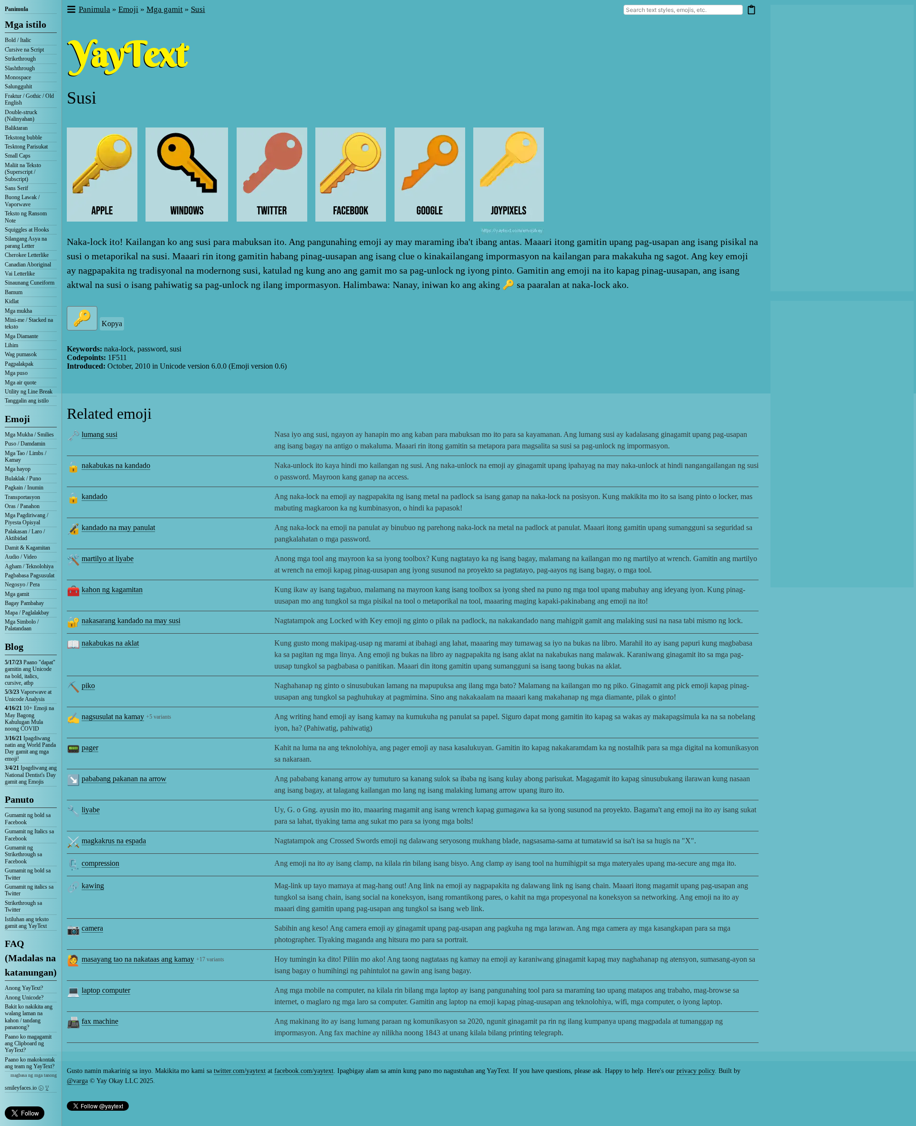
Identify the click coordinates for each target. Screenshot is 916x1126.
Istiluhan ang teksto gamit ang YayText (27, 922)
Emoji (17, 419)
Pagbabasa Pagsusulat (29, 575)
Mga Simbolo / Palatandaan (22, 625)
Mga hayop (18, 469)
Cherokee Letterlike (27, 255)
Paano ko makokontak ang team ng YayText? (30, 1063)
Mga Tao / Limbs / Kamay (25, 456)
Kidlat (12, 301)
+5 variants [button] (158, 716)
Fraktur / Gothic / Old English (29, 99)
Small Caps (18, 155)
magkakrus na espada (114, 841)
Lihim (11, 345)
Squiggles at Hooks (27, 229)
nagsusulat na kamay (113, 716)
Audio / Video (21, 556)
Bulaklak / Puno (23, 478)
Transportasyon (22, 497)
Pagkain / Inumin (24, 487)
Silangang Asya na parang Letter (26, 242)
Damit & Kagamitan (27, 547)
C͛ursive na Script (24, 49)
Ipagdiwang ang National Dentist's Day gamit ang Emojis (31, 775)
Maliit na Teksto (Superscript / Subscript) (23, 172)
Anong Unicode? (24, 997)
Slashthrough (20, 68)
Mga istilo (25, 24)
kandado (94, 496)
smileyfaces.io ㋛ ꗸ (27, 1087)
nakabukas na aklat (110, 643)
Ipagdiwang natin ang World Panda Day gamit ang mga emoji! (30, 748)
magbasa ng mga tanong (33, 1075)
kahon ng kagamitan (112, 589)
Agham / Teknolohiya (29, 566)
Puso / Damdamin (25, 443)
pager (90, 748)
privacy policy (696, 1070)
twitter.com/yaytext (240, 1070)
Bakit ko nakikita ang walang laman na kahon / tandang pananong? (28, 1016)
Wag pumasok (21, 354)
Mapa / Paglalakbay (27, 612)
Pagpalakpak (19, 364)
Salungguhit (18, 86)
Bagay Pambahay (24, 603)
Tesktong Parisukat (26, 146)
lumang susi (99, 434)
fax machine (100, 1021)
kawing (93, 886)
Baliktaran (16, 128)
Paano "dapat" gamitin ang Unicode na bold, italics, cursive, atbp (30, 672)
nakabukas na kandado (116, 465)
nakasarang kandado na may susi (131, 620)
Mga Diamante (21, 336)
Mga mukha (18, 311)
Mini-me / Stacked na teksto (29, 323)
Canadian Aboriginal (28, 264)
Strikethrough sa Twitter (23, 906)
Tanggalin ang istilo (27, 400)
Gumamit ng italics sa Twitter (29, 890)
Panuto (19, 799)
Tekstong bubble (23, 137)
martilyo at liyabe (108, 558)
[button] (71, 10)
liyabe (91, 810)
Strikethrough (20, 58)
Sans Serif (16, 188)
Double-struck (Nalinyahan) (21, 115)
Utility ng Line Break (28, 391)
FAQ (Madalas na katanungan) (31, 957)
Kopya (112, 323)
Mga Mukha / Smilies (29, 434)
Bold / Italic (18, 40)
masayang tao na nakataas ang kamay (138, 959)
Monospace (18, 77)
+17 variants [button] (210, 959)
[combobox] (683, 10)
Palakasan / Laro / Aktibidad (25, 535)
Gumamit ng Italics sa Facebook (29, 834)
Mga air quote (20, 382)
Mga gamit (17, 594)
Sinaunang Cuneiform (29, 282)
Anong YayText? (24, 988)
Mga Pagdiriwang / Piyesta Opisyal (26, 518)
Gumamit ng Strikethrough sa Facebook (23, 854)
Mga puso (16, 373)
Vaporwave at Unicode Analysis (28, 695)
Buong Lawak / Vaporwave (22, 200)
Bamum (13, 292)
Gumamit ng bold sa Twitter (28, 874)
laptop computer (106, 990)
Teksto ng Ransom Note (26, 216)
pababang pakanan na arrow (124, 779)
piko (88, 685)
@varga (77, 1080)
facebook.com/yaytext (303, 1070)
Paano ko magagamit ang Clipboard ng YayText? (28, 1043)
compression (100, 863)
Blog (14, 646)
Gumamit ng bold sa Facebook (28, 818)
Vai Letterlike (20, 273)
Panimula (16, 9)
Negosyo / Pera (22, 584)
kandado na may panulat (118, 527)
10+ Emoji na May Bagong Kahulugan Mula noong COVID (29, 718)
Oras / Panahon (22, 506)
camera (92, 928)
